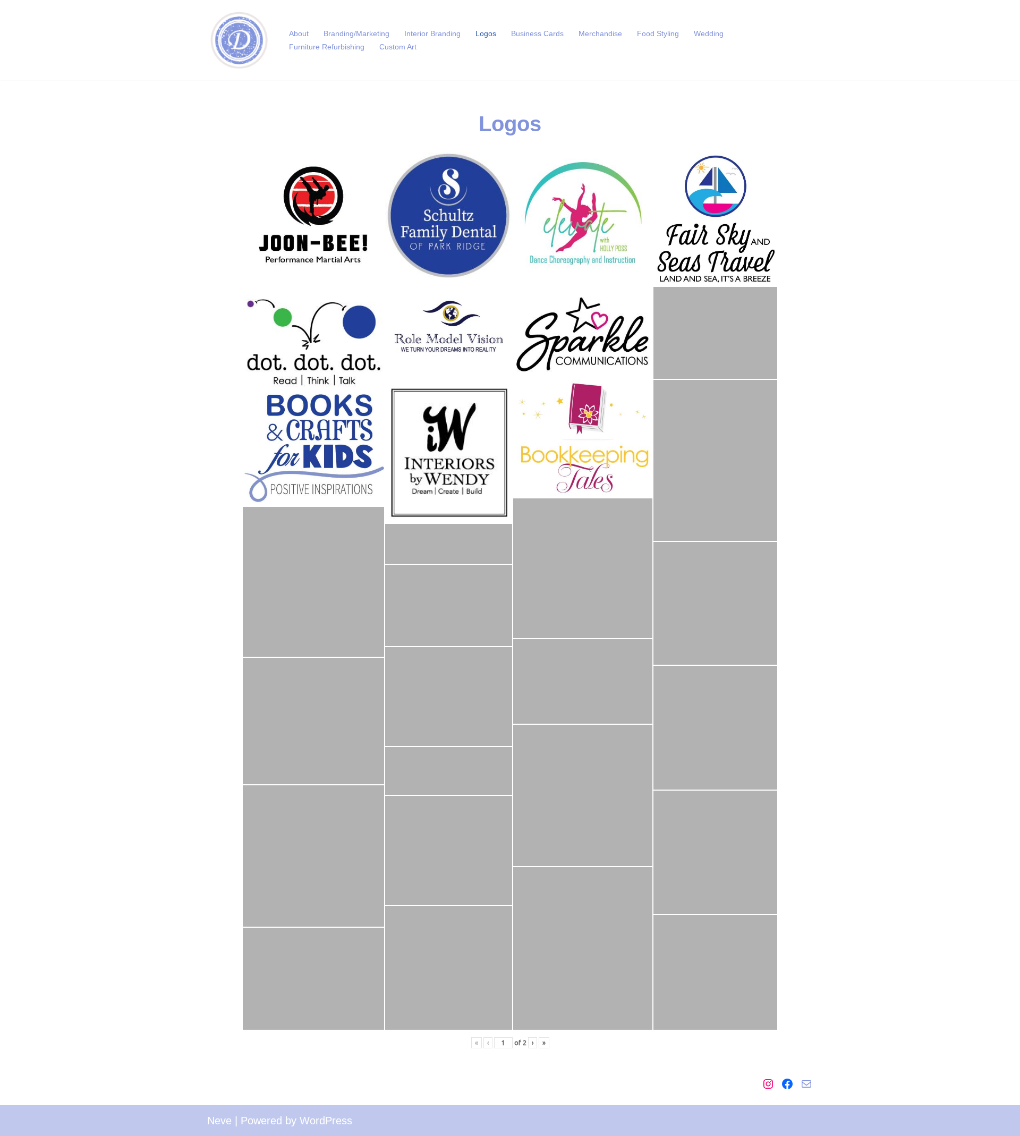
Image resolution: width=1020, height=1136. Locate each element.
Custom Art (397, 47)
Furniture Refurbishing (326, 47)
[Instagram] (768, 1084)
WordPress (326, 1120)
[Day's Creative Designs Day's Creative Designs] (239, 40)
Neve (219, 1120)
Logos (485, 33)
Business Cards (537, 33)
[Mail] (806, 1084)
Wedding (709, 33)
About (299, 33)
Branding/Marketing (356, 33)
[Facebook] (787, 1084)
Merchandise (600, 33)
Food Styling (658, 33)
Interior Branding (432, 33)
